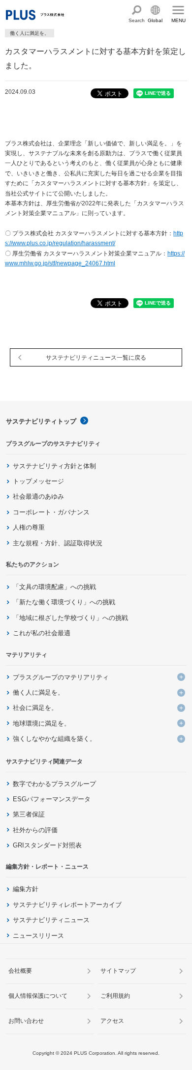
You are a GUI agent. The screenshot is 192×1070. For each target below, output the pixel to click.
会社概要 (20, 970)
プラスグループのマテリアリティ (61, 677)
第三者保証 (29, 814)
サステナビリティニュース (51, 920)
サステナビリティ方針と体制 (54, 466)
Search (136, 20)
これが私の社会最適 (41, 633)
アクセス (112, 1020)
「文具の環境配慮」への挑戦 (54, 587)
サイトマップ (118, 970)
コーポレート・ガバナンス (51, 512)
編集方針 (25, 889)
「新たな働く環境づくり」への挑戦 (64, 602)
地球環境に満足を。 (41, 723)
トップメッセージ (38, 481)
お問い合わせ (26, 1020)
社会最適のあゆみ (38, 496)
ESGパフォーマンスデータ (52, 799)
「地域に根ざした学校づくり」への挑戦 (70, 617)
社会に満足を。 (35, 707)
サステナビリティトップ (41, 421)
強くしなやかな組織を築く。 (54, 738)
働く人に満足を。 (38, 692)
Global (155, 20)
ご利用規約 (115, 995)
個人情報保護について (37, 995)
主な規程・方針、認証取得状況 (57, 543)
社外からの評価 (35, 830)
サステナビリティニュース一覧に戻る (96, 357)
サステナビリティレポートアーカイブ (67, 904)
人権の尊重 (29, 527)
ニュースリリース (38, 935)
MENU (178, 20)
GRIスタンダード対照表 (47, 845)
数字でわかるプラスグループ (54, 784)
